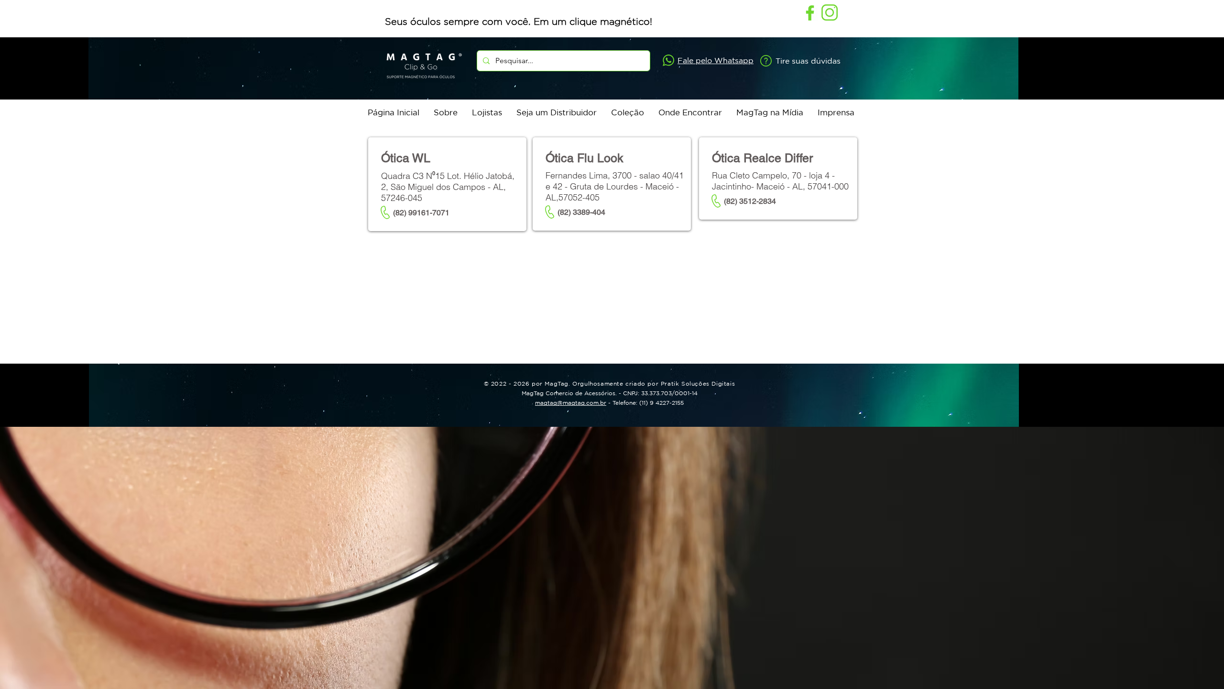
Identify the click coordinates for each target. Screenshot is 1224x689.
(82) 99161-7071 (421, 212)
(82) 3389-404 (581, 212)
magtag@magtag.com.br (570, 403)
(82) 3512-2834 (750, 201)
